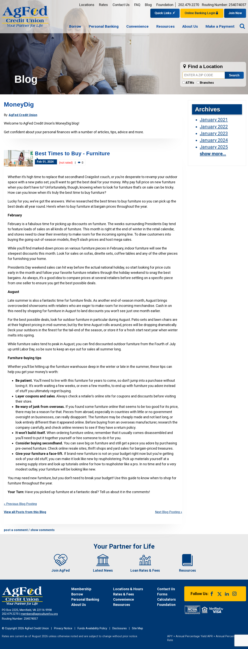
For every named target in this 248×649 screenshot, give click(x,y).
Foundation (164, 5)
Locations (86, 5)
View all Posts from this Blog (25, 512)
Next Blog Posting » (168, 512)
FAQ (137, 5)
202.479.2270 (188, 5)
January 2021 (214, 119)
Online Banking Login (200, 13)
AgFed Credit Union (23, 115)
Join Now (235, 13)
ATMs (190, 83)
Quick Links (163, 13)
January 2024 (214, 140)
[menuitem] (75, 27)
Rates (103, 5)
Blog (148, 5)
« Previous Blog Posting (20, 504)
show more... (213, 153)
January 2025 (214, 147)
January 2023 (214, 133)
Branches (207, 83)
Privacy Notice (63, 628)
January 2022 (214, 126)
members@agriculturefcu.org (39, 614)
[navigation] (151, 27)
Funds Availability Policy (92, 628)
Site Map (137, 628)
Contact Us (121, 5)
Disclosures (119, 628)
